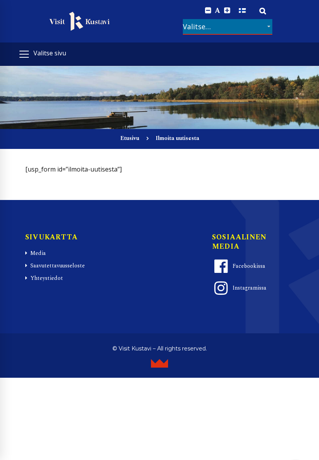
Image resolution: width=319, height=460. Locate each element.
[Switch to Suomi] (242, 10)
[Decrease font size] (208, 10)
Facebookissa (249, 266)
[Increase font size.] (227, 10)
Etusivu (129, 138)
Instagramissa (249, 288)
